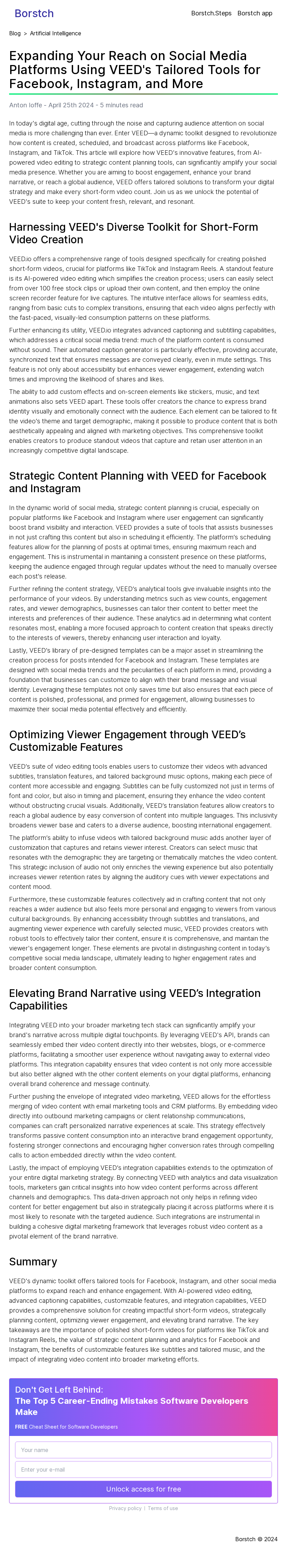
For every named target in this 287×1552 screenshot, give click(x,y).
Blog (15, 33)
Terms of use (163, 1508)
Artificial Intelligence (55, 33)
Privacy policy (125, 1508)
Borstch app (254, 13)
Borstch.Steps (211, 13)
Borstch (34, 13)
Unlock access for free (143, 1489)
